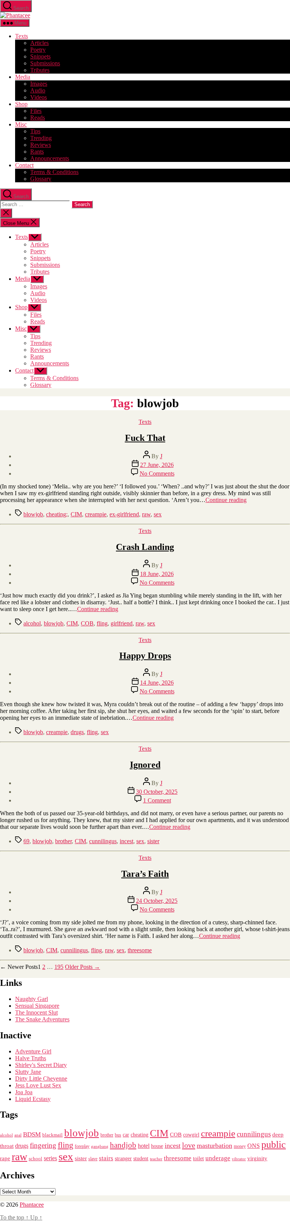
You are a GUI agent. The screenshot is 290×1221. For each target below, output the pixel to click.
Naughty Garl (31, 999)
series (50, 1158)
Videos (38, 97)
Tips (35, 131)
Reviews (40, 145)
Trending (41, 138)
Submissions (45, 63)
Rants (37, 151)
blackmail (52, 1135)
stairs (106, 1158)
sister (153, 841)
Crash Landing (145, 547)
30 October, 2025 (156, 791)
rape (5, 1158)
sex (158, 514)
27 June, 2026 (157, 465)
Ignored (145, 765)
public (273, 1144)
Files (36, 111)
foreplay (82, 1146)
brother (63, 841)
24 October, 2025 (156, 901)
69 (26, 841)
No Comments (157, 473)
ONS (253, 1145)
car (126, 1135)
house (157, 1146)
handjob (123, 1145)
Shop (21, 104)
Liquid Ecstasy (33, 1099)
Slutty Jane (28, 1072)
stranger (123, 1158)
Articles (39, 43)
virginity (257, 1158)
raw (146, 514)
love (188, 1145)
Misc (21, 124)
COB (87, 623)
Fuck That (145, 438)
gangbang (99, 1146)
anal (18, 1135)
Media (22, 77)
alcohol (32, 623)
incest (126, 841)
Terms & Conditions (54, 172)
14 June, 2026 (157, 682)
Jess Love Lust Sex (38, 1085)
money (240, 1146)
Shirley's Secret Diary (41, 1065)
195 (58, 967)
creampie (95, 514)
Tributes (39, 70)
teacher (156, 1159)
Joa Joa (23, 1092)
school (35, 1158)
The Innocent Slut (36, 1012)
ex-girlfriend (124, 514)
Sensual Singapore (37, 1005)
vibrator (239, 1158)
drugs (77, 732)
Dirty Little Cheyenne (41, 1078)
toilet (198, 1158)
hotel (144, 1145)
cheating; (57, 514)
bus (118, 1135)
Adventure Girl (33, 1051)
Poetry (38, 49)
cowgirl (191, 1135)
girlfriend (122, 623)
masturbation (214, 1145)
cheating (139, 1135)
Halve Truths (30, 1058)
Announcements (49, 158)
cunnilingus (103, 841)
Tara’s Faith (145, 874)
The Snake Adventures (42, 1019)
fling (102, 623)
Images (38, 83)
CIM (76, 514)
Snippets (40, 56)
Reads (37, 117)
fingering (43, 1145)
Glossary (40, 179)
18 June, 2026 (157, 574)
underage (217, 1158)
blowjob (33, 514)
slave (92, 1158)
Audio (37, 90)
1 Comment (157, 800)
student (140, 1158)
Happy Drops (145, 656)
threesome (140, 950)
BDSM (32, 1134)
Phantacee (32, 1204)
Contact (24, 165)
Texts (21, 36)
